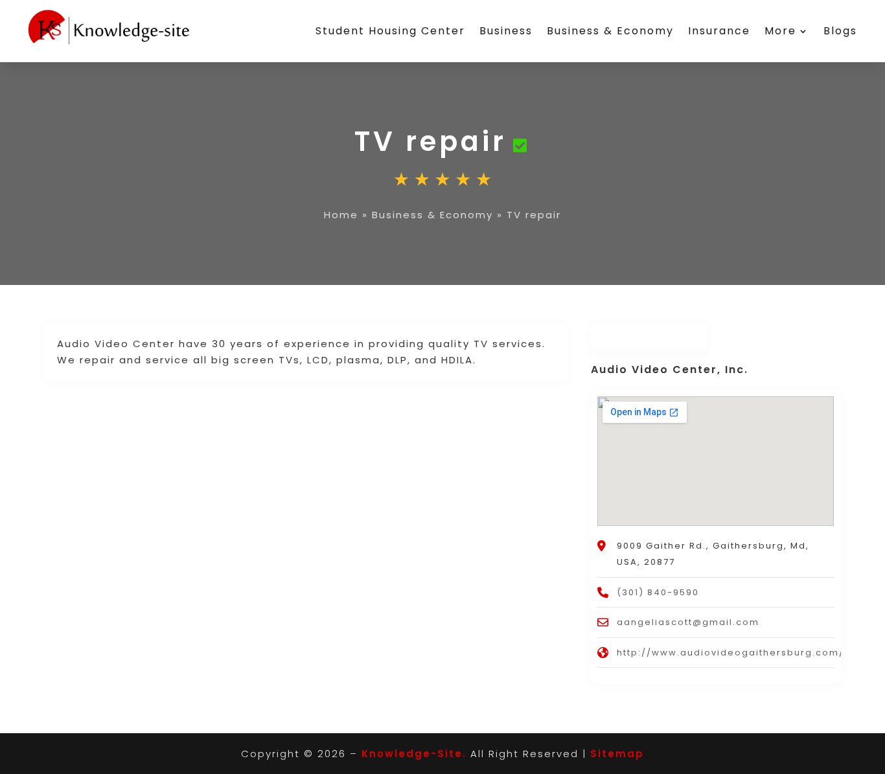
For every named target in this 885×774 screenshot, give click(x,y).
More (780, 30)
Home (341, 215)
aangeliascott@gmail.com (688, 622)
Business (506, 30)
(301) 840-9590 (658, 592)
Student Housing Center (390, 30)
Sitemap (617, 753)
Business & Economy (610, 30)
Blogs (840, 30)
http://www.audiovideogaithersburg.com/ (730, 652)
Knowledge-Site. (414, 753)
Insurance (719, 30)
